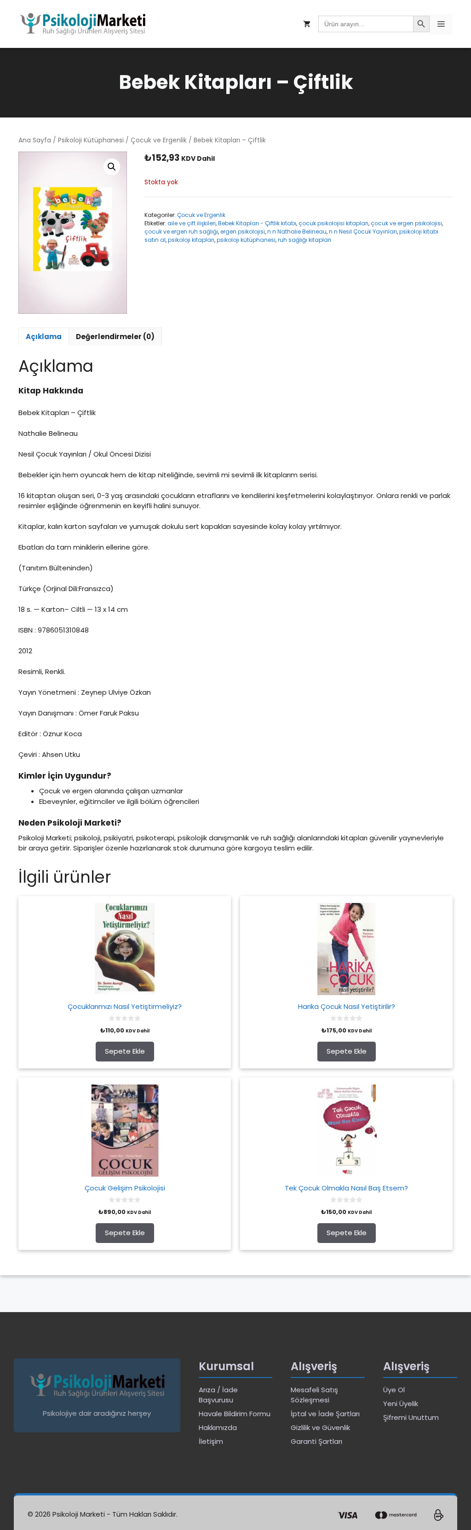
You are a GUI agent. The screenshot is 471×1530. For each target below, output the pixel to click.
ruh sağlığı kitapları (304, 240)
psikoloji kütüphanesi (246, 240)
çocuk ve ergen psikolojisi (406, 223)
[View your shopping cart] (306, 24)
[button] (111, 166)
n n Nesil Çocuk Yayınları (363, 231)
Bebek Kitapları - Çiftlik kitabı (257, 223)
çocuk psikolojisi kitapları (333, 223)
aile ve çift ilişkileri (191, 223)
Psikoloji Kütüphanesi (91, 140)
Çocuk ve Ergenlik (159, 140)
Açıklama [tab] (44, 336)
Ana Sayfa (34, 140)
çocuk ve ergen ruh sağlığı (181, 231)
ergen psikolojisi (242, 231)
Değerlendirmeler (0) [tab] (115, 336)
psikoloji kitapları (191, 240)
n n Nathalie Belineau (297, 231)
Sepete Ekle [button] (125, 1051)
